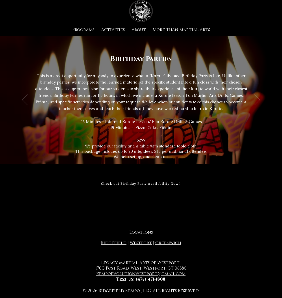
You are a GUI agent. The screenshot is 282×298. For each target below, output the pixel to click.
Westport (141, 243)
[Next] (257, 100)
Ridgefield (113, 243)
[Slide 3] (141, 153)
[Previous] (25, 100)
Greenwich (168, 243)
